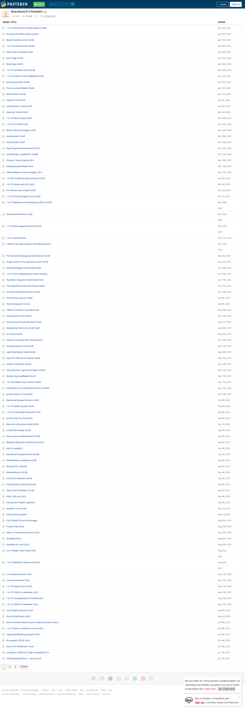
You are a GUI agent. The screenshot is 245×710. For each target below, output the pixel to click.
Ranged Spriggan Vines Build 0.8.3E (23, 267)
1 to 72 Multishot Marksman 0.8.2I (23, 562)
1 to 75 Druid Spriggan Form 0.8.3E (23, 196)
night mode (71, 689)
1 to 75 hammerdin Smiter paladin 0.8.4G (26, 27)
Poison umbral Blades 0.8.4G (20, 88)
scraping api (92, 689)
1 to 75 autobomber (16, 237)
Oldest (24, 666)
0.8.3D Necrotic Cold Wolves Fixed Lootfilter (28, 388)
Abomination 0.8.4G (16, 94)
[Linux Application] (151, 679)
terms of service (47, 693)
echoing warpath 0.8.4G (18, 82)
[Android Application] (127, 679)
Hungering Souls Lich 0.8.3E (20, 345)
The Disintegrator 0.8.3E (18, 303)
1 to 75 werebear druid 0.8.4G (20, 70)
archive (45, 689)
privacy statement (11, 693)
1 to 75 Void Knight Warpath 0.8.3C (23, 412)
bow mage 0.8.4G (14, 57)
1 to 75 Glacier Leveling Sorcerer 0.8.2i (24, 628)
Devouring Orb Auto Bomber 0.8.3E (23, 321)
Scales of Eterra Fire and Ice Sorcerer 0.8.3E (27, 261)
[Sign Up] (189, 700)
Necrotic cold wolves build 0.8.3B (22, 424)
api (81, 689)
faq (53, 689)
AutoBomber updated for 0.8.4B (22, 154)
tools (60, 689)
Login (222, 4)
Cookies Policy (209, 688)
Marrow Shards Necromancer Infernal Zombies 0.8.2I (32, 622)
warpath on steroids (16, 508)
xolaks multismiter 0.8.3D (18, 364)
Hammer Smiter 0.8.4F (17, 112)
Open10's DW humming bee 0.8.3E (23, 358)
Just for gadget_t (14, 448)
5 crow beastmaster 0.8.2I (19, 574)
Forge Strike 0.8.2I (15, 526)
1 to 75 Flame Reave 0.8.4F (19, 118)
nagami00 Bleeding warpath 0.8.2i (23, 634)
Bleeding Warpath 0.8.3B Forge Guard (25, 442)
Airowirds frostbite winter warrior (22, 33)
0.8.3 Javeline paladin (16, 514)
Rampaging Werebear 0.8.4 (19, 166)
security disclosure (66, 693)
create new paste (10, 689)
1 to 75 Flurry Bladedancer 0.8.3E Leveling (26, 273)
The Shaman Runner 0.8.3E (19, 297)
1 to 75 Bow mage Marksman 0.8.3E (23, 226)
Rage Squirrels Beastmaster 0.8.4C (23, 148)
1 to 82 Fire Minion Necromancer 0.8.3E (25, 178)
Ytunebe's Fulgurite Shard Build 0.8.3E (25, 279)
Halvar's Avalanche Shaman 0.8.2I (22, 532)
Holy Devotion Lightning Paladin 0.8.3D (25, 370)
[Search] (73, 4)
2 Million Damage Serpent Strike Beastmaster (28, 243)
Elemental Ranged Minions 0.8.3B (22, 454)
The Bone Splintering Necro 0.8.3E (23, 291)
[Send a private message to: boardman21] (45, 12)
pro (110, 689)
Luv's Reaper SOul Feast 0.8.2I (21, 550)
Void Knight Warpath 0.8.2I (19, 610)
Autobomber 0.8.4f (15, 136)
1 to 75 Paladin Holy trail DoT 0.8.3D (23, 382)
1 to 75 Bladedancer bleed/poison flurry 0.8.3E (29, 202)
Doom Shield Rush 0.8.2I (18, 616)
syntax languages (30, 689)
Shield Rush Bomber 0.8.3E (19, 214)
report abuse (93, 693)
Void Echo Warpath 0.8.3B (19, 478)
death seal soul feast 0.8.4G (19, 51)
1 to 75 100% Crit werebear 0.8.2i (22, 592)
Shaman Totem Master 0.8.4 (20, 160)
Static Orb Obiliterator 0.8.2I (20, 646)
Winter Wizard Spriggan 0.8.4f (21, 130)
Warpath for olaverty (16, 466)
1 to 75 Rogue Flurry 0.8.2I (19, 586)
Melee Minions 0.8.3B (16, 472)
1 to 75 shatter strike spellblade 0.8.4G (25, 76)
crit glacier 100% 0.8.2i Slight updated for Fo (27, 652)
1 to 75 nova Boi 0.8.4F (17, 124)
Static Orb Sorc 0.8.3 (16, 496)
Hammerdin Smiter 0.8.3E (18, 315)
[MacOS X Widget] (135, 679)
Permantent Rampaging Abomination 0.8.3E (28, 255)
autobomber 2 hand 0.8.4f (19, 106)
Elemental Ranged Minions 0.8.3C (22, 400)
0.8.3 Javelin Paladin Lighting (20, 502)
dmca (81, 693)
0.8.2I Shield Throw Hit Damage (21, 520)
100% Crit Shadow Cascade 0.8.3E (22, 309)
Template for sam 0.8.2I (17, 544)
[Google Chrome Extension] (94, 679)
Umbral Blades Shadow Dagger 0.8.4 (24, 172)
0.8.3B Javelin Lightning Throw (21, 484)
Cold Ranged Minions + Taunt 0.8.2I (23, 658)
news (103, 689)
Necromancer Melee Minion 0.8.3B (23, 436)
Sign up (236, 4)
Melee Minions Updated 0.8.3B (21, 460)
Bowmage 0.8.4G (14, 63)
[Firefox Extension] (102, 679)
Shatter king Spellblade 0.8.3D (21, 376)
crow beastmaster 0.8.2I (18, 580)
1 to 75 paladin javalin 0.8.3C (20, 406)
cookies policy (29, 693)
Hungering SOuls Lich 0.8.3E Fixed (23, 327)
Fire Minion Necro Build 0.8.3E (21, 190)
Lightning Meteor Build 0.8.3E (21, 351)
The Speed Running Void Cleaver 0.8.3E (25, 285)
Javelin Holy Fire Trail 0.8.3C (19, 394)
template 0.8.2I (13, 538)
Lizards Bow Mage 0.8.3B (18, 430)
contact (106, 693)
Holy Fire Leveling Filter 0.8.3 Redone (24, 339)
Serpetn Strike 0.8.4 (15, 100)
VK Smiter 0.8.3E (14, 333)
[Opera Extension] (143, 679)
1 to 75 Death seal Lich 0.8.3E (20, 184)
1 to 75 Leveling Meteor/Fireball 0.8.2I (24, 598)
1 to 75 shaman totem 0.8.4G (20, 45)
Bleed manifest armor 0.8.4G (20, 39)
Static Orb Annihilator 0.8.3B (20, 490)
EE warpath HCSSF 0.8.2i (18, 640)
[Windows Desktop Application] (118, 679)
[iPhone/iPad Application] (110, 679)
